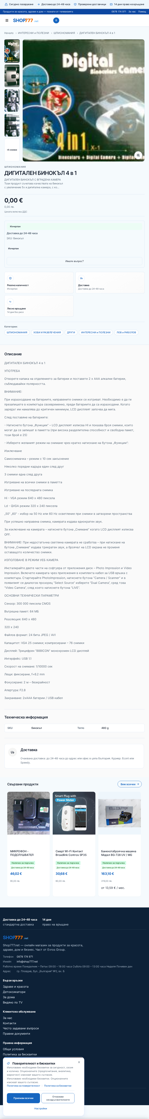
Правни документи (16, 1033)
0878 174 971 (119, 11)
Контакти (9, 1023)
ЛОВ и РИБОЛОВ (126, 332)
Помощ (142, 11)
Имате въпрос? (74, 261)
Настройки (40, 1108)
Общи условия (13, 1049)
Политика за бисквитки (20, 1054)
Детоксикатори (14, 992)
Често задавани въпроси (21, 1028)
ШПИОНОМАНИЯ (64, 32)
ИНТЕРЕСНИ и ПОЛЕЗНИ (33, 32)
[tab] (12, 51)
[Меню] (7, 20)
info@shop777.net (27, 961)
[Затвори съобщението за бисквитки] (79, 1062)
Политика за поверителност (23, 1085)
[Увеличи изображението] (138, 155)
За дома (9, 997)
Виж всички (128, 784)
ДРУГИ (71, 332)
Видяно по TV (13, 1002)
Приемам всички (23, 1098)
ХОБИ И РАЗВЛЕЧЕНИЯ (47, 332)
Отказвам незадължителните (58, 1098)
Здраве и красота (16, 986)
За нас (132, 11)
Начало (8, 32)
